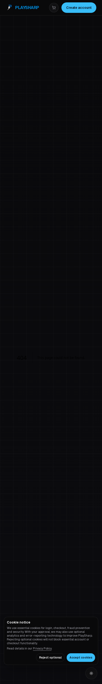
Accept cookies (81, 657)
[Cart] (54, 7)
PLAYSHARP (27, 7)
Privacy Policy (42, 648)
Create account (79, 7)
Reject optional (50, 657)
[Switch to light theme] (91, 673)
